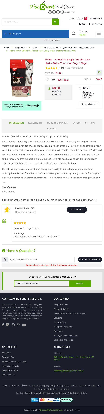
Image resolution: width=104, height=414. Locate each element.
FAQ (38, 385)
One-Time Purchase (56, 90)
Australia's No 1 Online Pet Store (22, 298)
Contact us (17, 385)
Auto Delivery (74, 393)
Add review (77, 210)
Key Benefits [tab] (35, 123)
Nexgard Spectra (61, 309)
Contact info (62, 347)
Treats (35, 47)
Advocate (58, 331)
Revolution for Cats (10, 366)
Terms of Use (76, 385)
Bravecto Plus (8, 357)
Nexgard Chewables (63, 326)
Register (98, 24)
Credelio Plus (60, 322)
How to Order (29, 385)
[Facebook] (3, 325)
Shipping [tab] (90, 123)
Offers (84, 393)
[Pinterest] (18, 325)
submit (79, 283)
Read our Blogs (23, 393)
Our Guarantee (40, 389)
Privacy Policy (63, 385)
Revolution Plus (8, 375)
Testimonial (36, 393)
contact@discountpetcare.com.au (69, 370)
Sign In (84, 24)
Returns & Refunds (91, 385)
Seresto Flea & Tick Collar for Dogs (69, 313)
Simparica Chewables (63, 340)
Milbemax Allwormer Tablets (14, 361)
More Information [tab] (57, 123)
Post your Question (89, 259)
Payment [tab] (52, 128)
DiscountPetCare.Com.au (51, 410)
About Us (7, 385)
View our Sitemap (58, 393)
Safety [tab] (77, 123)
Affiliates (46, 393)
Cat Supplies (9, 347)
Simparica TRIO (61, 304)
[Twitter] (7, 325)
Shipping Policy (48, 385)
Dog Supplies (21, 47)
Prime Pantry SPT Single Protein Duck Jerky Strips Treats (69, 47)
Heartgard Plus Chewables (66, 335)
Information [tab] (16, 123)
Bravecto (58, 318)
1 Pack (52, 79)
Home (6, 47)
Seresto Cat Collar (10, 370)
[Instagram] (13, 325)
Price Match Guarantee (58, 389)
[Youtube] (24, 325)
